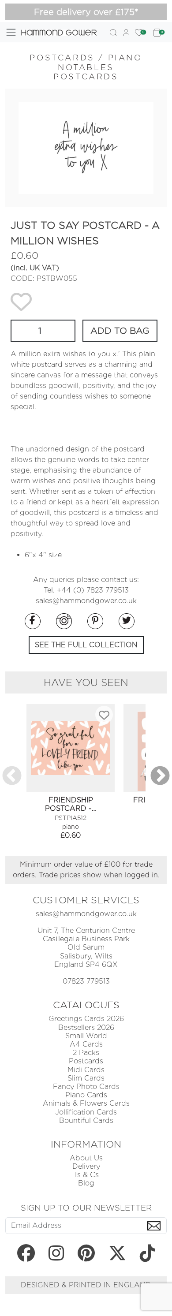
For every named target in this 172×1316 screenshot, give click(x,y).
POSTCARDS (62, 57)
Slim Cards (86, 1078)
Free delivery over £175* (86, 12)
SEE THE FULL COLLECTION (86, 645)
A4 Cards (86, 1044)
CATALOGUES (86, 1004)
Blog (86, 1183)
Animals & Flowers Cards (86, 1103)
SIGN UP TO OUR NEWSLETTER (86, 1207)
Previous (12, 776)
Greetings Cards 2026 (86, 1018)
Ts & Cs (86, 1175)
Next (160, 776)
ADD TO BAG (120, 330)
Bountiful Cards (86, 1120)
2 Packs (86, 1052)
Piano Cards (86, 1095)
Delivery (86, 1166)
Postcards (86, 1061)
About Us (86, 1158)
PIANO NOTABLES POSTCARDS (97, 67)
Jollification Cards (86, 1112)
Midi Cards (86, 1070)
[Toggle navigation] (11, 32)
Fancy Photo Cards (86, 1086)
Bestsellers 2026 (86, 1027)
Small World (86, 1036)
